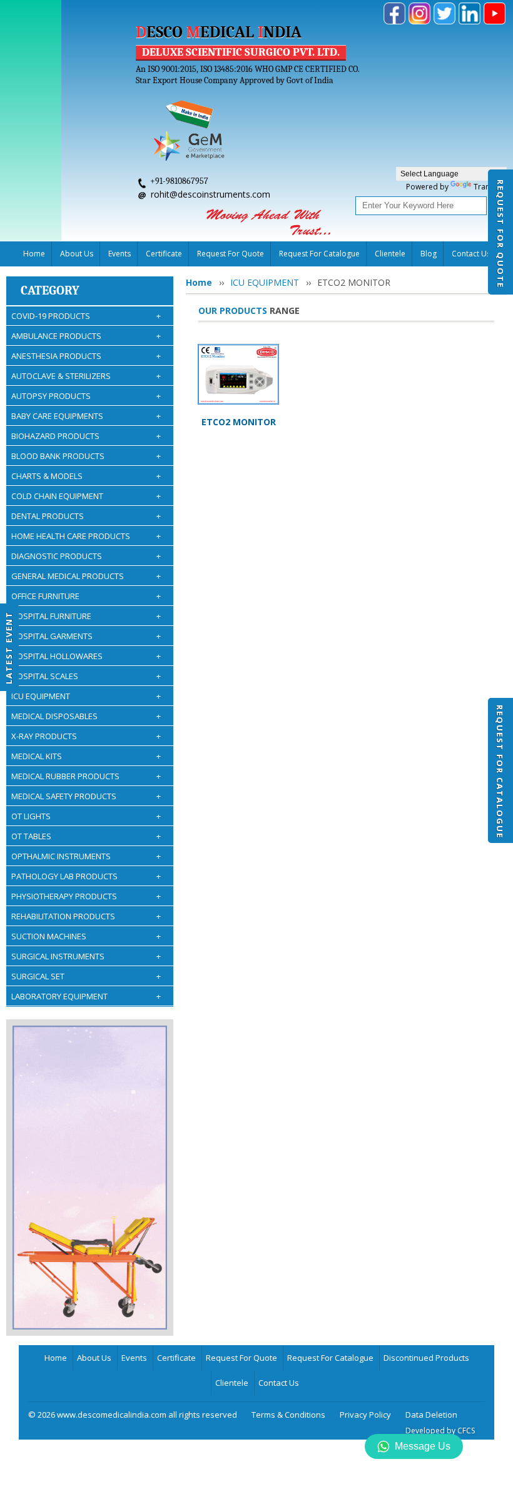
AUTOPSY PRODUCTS (86, 395)
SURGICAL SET (86, 976)
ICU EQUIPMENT (86, 696)
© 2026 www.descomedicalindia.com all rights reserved (132, 1414)
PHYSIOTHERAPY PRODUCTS (86, 896)
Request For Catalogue (499, 772)
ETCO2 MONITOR (238, 422)
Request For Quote (500, 233)
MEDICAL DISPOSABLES (86, 716)
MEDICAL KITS (86, 756)
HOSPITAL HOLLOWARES (86, 656)
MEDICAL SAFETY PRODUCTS (86, 796)
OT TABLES (86, 836)
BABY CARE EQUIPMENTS (86, 415)
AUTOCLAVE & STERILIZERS (86, 375)
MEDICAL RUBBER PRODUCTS (86, 776)
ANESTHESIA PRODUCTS (86, 355)
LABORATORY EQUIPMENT (86, 996)
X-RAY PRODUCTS (86, 736)
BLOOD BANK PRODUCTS (86, 456)
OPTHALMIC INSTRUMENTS (86, 856)
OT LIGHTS (86, 816)
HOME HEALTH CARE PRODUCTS (86, 536)
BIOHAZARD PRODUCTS (86, 436)
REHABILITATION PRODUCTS (86, 916)
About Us (76, 253)
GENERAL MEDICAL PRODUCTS (86, 576)
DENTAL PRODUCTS (86, 516)
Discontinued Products (426, 1357)
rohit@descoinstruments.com (210, 194)
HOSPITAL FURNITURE (86, 616)
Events (119, 253)
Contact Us (278, 1382)
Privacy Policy (365, 1414)
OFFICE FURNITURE (86, 596)
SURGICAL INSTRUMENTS (86, 956)
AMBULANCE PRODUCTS (86, 335)
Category (50, 290)
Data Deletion (431, 1414)
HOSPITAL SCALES (86, 676)
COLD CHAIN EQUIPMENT (86, 496)
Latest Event (8, 647)
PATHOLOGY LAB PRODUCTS (86, 876)
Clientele (390, 253)
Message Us (422, 1446)
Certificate (164, 253)
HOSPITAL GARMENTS (86, 636)
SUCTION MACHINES (86, 936)
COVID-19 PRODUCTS (86, 315)
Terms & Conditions (288, 1414)
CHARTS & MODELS (86, 476)
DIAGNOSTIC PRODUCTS (86, 556)
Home (34, 253)
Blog (428, 253)
